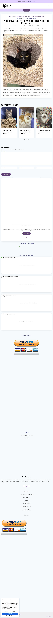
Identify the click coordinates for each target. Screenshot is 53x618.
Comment (3, 151)
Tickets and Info (31, 1)
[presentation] (9, 117)
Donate (26, 10)
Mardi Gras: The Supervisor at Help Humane (7, 132)
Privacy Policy (48, 616)
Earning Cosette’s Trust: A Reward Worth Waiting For (44, 132)
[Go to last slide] (3, 123)
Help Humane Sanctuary (22, 18)
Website (38, 168)
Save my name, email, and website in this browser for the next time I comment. (17, 171)
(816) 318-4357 (26, 437)
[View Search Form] (51, 6)
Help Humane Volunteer (19, 25)
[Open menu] (49, 6)
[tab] (24, 139)
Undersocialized (32, 18)
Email (20, 168)
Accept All (10, 613)
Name (3, 168)
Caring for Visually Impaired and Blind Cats (27, 265)
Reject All (14, 611)
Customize (6, 611)
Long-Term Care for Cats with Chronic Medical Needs (29, 302)
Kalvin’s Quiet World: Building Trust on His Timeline (25, 132)
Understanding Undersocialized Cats (26, 321)
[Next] (50, 123)
